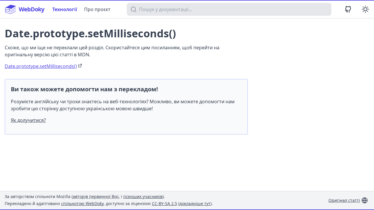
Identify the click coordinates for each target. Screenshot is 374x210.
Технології (64, 9)
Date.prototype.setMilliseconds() (41, 66)
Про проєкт (97, 9)
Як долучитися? (28, 120)
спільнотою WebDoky (82, 203)
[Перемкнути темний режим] (365, 9)
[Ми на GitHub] (348, 9)
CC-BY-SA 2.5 (164, 203)
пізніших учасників (142, 196)
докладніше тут (194, 203)
